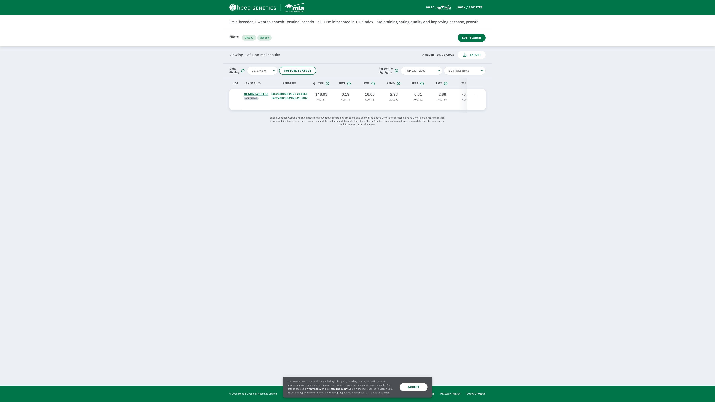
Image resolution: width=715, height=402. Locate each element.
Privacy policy (313, 389)
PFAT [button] (415, 83)
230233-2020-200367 (293, 98)
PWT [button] (366, 83)
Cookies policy (339, 389)
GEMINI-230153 (256, 94)
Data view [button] (259, 70)
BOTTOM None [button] (458, 70)
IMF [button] (463, 83)
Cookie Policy (476, 394)
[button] (315, 83)
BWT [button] (342, 83)
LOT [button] (235, 83)
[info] (243, 71)
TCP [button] (321, 83)
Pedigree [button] (289, 83)
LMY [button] (439, 83)
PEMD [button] (391, 83)
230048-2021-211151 (293, 94)
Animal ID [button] (253, 83)
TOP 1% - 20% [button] (415, 70)
